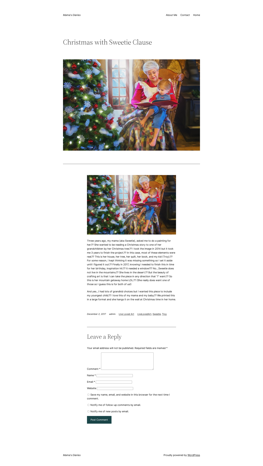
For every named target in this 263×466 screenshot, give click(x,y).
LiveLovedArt (144, 314)
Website (91, 388)
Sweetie (157, 314)
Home (196, 15)
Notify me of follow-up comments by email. (115, 405)
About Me (171, 15)
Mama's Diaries (72, 15)
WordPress (194, 455)
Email (91, 381)
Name (91, 375)
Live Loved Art (126, 314)
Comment (93, 368)
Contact (185, 15)
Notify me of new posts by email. (109, 411)
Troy (164, 314)
